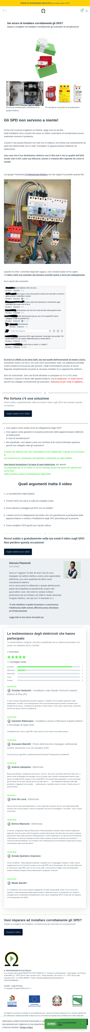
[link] (4, 10)
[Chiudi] (83, 1023)
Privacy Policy (26, 1027)
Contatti (7, 986)
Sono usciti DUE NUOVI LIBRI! (67, 1024)
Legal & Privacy (17, 986)
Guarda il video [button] (13, 932)
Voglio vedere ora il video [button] (18, 413)
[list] (4, 10)
